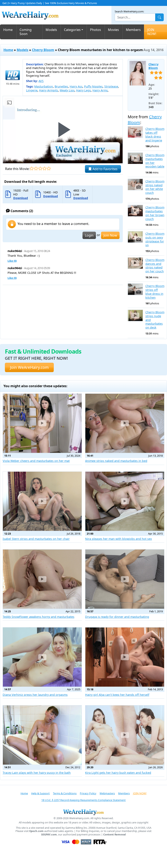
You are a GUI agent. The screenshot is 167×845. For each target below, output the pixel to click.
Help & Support (40, 793)
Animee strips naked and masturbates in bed (116, 461)
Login (89, 235)
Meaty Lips (67, 90)
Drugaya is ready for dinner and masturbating (117, 617)
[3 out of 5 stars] (40, 168)
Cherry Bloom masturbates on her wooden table (154, 160)
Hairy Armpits (48, 90)
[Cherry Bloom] (138, 73)
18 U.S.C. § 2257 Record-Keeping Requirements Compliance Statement (83, 800)
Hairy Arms (100, 90)
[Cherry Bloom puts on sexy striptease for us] (135, 237)
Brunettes (61, 86)
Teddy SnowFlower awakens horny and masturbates (38, 617)
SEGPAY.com (49, 834)
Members (133, 29)
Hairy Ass (76, 86)
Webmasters (107, 793)
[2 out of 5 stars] (36, 168)
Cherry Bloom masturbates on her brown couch (154, 213)
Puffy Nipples (93, 86)
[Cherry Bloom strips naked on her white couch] (135, 184)
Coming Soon (26, 31)
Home (8, 29)
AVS (41, 81)
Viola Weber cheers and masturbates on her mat (36, 461)
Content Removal (114, 834)
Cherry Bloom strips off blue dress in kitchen (154, 291)
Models (51, 29)
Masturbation (43, 86)
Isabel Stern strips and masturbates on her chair (36, 539)
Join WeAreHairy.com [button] (29, 367)
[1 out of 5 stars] (32, 168)
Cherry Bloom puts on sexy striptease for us (154, 239)
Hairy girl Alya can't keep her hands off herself (117, 695)
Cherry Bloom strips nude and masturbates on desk (154, 319)
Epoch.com (36, 831)
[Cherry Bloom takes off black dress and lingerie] (135, 132)
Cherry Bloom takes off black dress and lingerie (154, 134)
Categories (72, 29)
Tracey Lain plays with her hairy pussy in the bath (37, 773)
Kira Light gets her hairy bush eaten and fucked (118, 773)
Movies (113, 29)
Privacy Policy (88, 793)
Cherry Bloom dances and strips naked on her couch (154, 265)
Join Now (110, 235)
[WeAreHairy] (83, 812)
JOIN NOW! (151, 31)
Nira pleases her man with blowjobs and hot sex (118, 539)
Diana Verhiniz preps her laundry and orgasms (35, 695)
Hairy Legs (83, 90)
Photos (95, 29)
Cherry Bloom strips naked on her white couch (154, 187)
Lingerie (31, 90)
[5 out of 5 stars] (49, 168)
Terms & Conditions (65, 793)
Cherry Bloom (43, 50)
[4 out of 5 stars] (44, 168)
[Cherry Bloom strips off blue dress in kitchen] (135, 289)
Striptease (111, 86)
